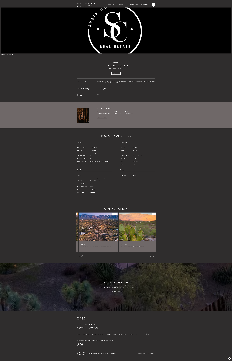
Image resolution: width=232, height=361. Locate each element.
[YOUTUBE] (151, 334)
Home (78, 334)
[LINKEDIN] (147, 334)
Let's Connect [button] (116, 291)
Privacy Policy (151, 353)
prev (78, 256)
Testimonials (122, 334)
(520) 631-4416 (145, 5)
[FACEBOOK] (141, 334)
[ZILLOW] (154, 334)
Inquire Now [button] (116, 73)
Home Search (122, 5)
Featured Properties (97, 334)
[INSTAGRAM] (144, 334)
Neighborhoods (111, 334)
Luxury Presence (112, 353)
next (81, 256)
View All (152, 256)
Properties (110, 5)
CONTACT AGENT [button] (102, 117)
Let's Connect (133, 334)
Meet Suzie (86, 334)
